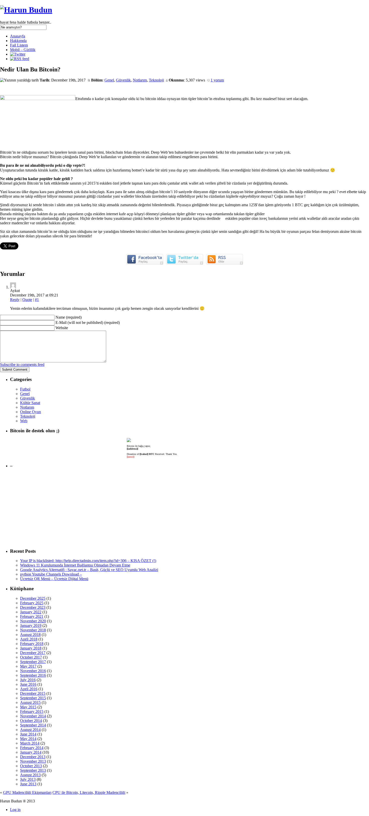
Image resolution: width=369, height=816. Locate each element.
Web (23, 421)
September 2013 (33, 770)
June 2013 (28, 784)
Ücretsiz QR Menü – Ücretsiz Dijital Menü (54, 579)
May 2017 (28, 666)
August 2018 (30, 634)
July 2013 (28, 779)
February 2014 (31, 748)
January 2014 (30, 752)
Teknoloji (156, 80)
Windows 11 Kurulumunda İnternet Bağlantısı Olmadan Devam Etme (75, 565)
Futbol (25, 389)
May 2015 (28, 707)
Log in (15, 809)
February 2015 (31, 711)
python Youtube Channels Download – (51, 574)
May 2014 (28, 739)
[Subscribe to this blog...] (19, 59)
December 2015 (32, 693)
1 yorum (217, 80)
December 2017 (32, 653)
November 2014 (33, 716)
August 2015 (30, 702)
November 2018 (33, 630)
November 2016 (33, 671)
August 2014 (30, 729)
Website (61, 328)
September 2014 (33, 725)
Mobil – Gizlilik (22, 50)
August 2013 (30, 775)
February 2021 (31, 616)
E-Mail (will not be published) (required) (87, 322)
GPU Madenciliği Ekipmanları (27, 792)
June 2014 (28, 734)
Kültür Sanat (30, 403)
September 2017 (33, 662)
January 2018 (30, 648)
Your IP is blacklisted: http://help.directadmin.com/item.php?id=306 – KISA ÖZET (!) (88, 561)
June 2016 (28, 684)
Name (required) (68, 317)
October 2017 (31, 657)
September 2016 (33, 675)
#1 (37, 299)
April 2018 (28, 639)
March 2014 (29, 743)
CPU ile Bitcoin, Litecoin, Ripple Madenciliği (88, 792)
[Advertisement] (160, 508)
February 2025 (31, 603)
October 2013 (31, 766)
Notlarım (140, 80)
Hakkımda (18, 40)
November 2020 (33, 621)
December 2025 (32, 598)
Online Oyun (30, 412)
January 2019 (30, 625)
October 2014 (31, 720)
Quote (27, 299)
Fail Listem (19, 45)
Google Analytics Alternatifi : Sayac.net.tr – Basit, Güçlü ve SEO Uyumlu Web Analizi (89, 570)
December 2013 (32, 757)
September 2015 (33, 698)
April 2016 (28, 689)
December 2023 (32, 607)
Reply (15, 299)
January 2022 (30, 612)
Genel (109, 80)
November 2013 (33, 761)
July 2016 (28, 680)
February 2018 (31, 643)
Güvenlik (123, 80)
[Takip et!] (17, 54)
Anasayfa (17, 36)
